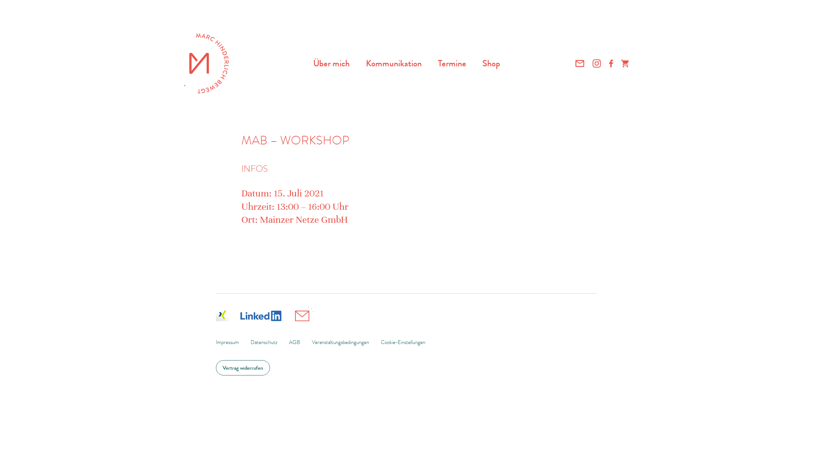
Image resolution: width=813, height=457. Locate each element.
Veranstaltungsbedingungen (340, 342)
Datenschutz (264, 342)
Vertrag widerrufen (243, 368)
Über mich (331, 63)
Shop (491, 63)
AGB (294, 342)
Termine (452, 63)
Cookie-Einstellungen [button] (403, 342)
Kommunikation (394, 63)
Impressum (227, 342)
